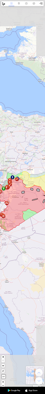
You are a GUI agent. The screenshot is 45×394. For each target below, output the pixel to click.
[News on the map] (4, 3)
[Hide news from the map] (3, 371)
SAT (3, 376)
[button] (10, 184)
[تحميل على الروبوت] (14, 390)
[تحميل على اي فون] (31, 390)
